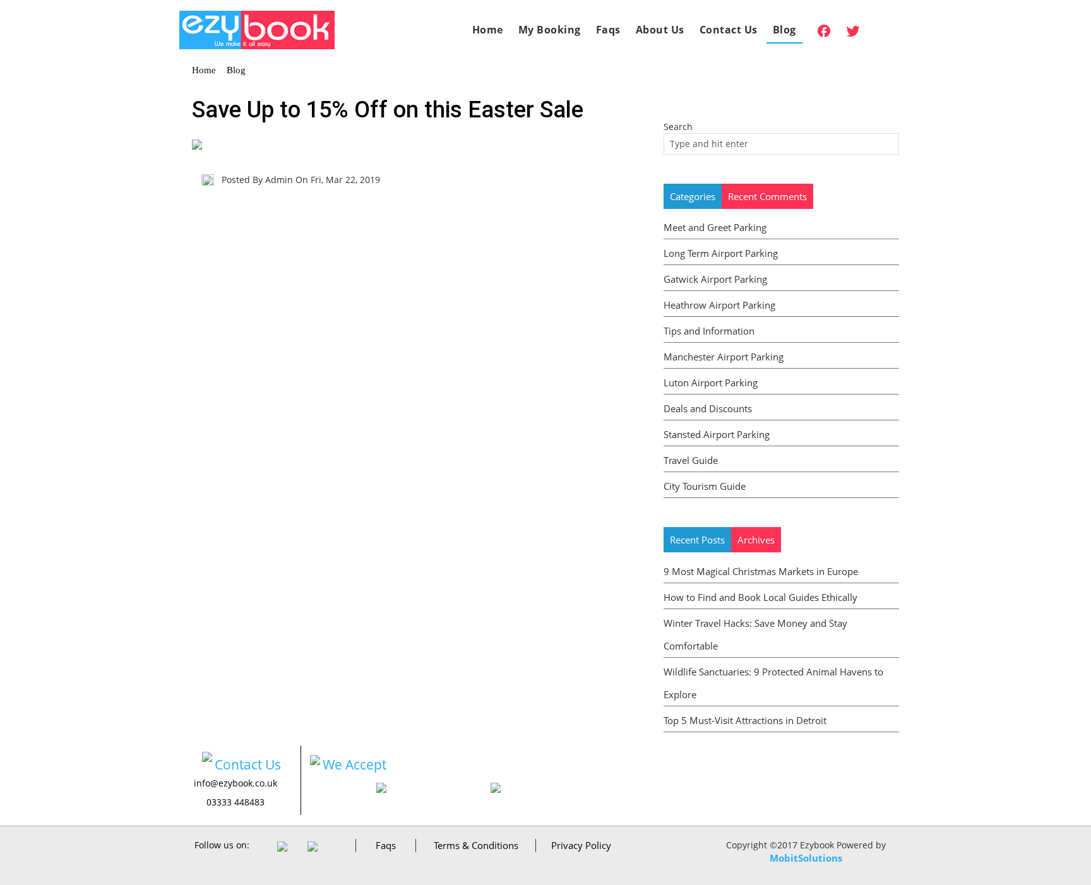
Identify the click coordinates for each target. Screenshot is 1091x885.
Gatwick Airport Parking (715, 279)
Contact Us (729, 30)
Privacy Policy (581, 845)
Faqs (608, 30)
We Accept (354, 764)
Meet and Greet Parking (715, 227)
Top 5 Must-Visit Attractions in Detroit (745, 720)
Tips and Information (709, 330)
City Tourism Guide (705, 486)
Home (487, 30)
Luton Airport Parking (711, 382)
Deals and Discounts (708, 408)
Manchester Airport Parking (724, 356)
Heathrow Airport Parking (719, 305)
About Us (660, 30)
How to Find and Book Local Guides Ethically (760, 597)
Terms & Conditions (476, 845)
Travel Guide (691, 460)
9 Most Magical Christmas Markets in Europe (761, 571)
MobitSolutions (806, 858)
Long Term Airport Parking (721, 253)
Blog (784, 30)
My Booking (549, 30)
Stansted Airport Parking (717, 434)
